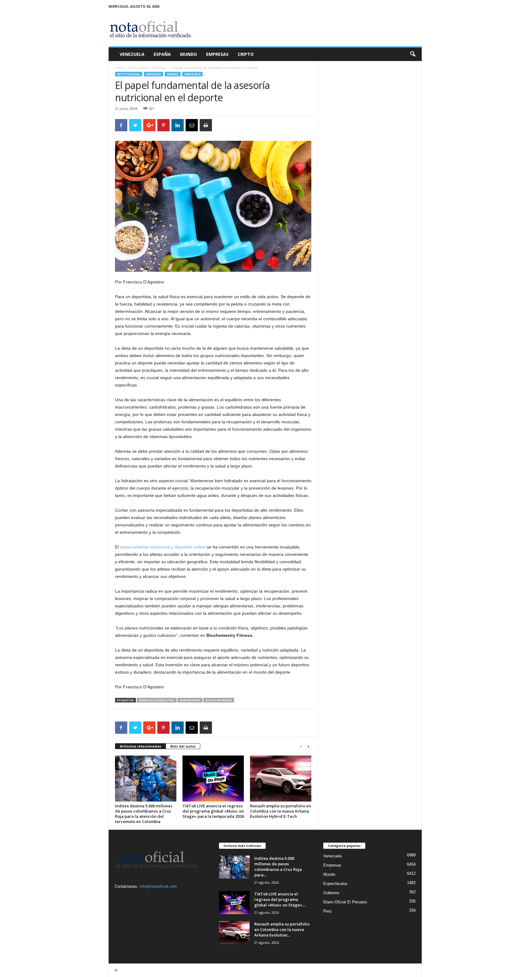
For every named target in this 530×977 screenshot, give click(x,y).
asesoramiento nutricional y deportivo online (162, 546)
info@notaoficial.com (158, 886)
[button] (412, 54)
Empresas (217, 54)
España (162, 54)
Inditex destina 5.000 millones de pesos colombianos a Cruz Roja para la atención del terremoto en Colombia (143, 813)
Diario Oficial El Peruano (345, 902)
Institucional (138, 68)
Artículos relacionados (140, 746)
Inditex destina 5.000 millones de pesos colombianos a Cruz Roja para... (278, 867)
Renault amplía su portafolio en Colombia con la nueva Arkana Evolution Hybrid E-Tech (280, 811)
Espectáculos (335, 883)
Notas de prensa (218, 700)
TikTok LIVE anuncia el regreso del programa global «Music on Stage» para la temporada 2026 (213, 811)
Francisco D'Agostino (157, 700)
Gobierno (331, 892)
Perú (327, 911)
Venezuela (132, 54)
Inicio (119, 68)
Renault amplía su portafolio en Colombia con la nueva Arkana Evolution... (281, 929)
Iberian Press (190, 700)
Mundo (188, 54)
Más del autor (183, 746)
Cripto (246, 54)
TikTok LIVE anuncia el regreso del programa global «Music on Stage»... (279, 899)
